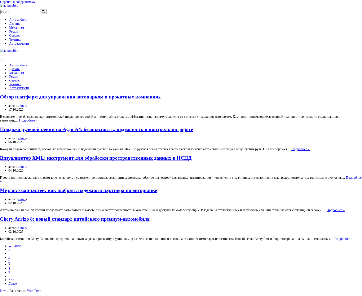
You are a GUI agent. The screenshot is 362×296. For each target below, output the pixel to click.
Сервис (14, 35)
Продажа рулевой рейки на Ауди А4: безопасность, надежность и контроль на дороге (96, 129)
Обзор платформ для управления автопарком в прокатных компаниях (80, 97)
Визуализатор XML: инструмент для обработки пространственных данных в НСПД (96, 158)
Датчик (14, 23)
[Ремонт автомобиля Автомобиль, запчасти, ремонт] (9, 5)
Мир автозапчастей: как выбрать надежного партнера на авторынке (78, 190)
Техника (15, 39)
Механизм (16, 27)
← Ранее (14, 246)
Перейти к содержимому (17, 2)
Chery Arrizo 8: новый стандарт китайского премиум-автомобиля (75, 219)
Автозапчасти (19, 43)
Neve (3, 290)
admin (22, 105)
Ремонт (14, 31)
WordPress (34, 290)
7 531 (12, 280)
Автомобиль (18, 19)
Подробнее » (28, 120)
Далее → (14, 283)
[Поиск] (43, 11)
